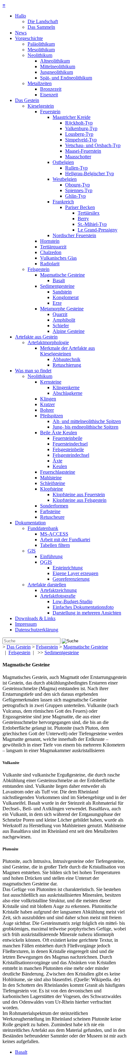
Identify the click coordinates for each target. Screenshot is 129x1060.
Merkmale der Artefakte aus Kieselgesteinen (67, 350)
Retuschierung (67, 365)
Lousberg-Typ (79, 134)
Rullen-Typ (76, 168)
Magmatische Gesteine (62, 275)
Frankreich (63, 201)
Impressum (26, 624)
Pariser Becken (80, 207)
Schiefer (61, 325)
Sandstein (62, 291)
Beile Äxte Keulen (58, 432)
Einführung (51, 556)
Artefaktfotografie (57, 596)
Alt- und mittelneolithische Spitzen (87, 421)
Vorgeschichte (29, 38)
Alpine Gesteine (69, 331)
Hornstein (49, 241)
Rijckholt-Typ (79, 122)
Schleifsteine (52, 483)
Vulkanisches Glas (58, 258)
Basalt (59, 280)
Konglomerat (66, 297)
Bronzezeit (50, 89)
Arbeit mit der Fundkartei (65, 539)
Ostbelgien (63, 162)
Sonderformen (54, 505)
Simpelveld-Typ (81, 139)
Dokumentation (30, 522)
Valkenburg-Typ (81, 128)
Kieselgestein (41, 106)
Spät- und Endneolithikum (66, 77)
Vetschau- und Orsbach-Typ (93, 145)
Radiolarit (49, 263)
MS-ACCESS (54, 534)
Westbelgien (65, 179)
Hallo (20, 15)
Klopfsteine (51, 489)
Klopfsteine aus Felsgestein (79, 500)
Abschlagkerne (67, 393)
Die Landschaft (43, 21)
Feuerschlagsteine (57, 472)
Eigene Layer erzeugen (75, 573)
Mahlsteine (51, 477)
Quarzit (60, 314)
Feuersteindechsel (70, 443)
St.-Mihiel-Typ (92, 224)
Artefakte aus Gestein (36, 336)
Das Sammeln (41, 27)
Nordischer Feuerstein (74, 235)
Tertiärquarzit (53, 246)
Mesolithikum (41, 49)
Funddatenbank (43, 528)
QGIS (46, 562)
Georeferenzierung (71, 579)
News (21, 32)
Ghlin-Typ (75, 196)
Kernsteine (50, 382)
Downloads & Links (35, 618)
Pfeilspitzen (51, 415)
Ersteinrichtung (68, 567)
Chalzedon (50, 252)
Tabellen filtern (55, 545)
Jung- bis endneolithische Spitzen (85, 427)
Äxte (57, 460)
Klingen (48, 398)
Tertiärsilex (89, 213)
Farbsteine (50, 511)
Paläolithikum (41, 44)
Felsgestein (38, 269)
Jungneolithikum (56, 72)
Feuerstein (50, 111)
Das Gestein (27, 100)
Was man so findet (33, 370)
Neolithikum (40, 55)
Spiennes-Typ (78, 190)
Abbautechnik (66, 359)
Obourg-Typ (77, 184)
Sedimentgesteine (57, 286)
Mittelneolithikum (57, 66)
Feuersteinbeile (67, 438)
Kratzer (47, 404)
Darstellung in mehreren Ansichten (87, 612)
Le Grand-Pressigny (97, 229)
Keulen (60, 466)
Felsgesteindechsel (71, 455)
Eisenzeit (49, 94)
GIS (32, 550)
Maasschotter (78, 156)
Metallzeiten (40, 83)
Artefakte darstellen (47, 584)
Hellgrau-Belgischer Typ (89, 173)
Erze (57, 303)
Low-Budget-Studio (72, 601)
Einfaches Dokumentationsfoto (83, 607)
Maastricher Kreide (71, 117)
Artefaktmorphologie (48, 342)
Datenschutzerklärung (36, 629)
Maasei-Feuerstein (83, 151)
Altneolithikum (55, 61)
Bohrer (47, 410)
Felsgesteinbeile (68, 449)
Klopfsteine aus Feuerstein (79, 494)
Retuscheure (52, 517)
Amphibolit (64, 320)
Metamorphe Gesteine (62, 308)
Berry (83, 218)
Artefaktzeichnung (58, 590)
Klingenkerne (66, 387)
